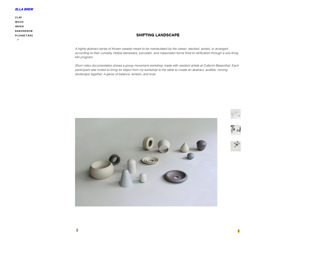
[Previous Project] (78, 230)
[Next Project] (238, 230)
